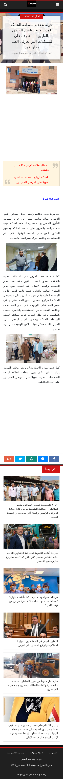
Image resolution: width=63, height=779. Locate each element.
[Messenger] (43, 459)
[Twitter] (20, 459)
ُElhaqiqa (42, 53)
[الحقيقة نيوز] (31, 4)
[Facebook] (54, 459)
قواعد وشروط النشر (32, 759)
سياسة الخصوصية (15, 752)
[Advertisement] (31, 128)
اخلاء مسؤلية (36, 752)
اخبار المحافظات (32, 16)
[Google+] (9, 459)
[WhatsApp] (31, 459)
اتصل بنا (53, 752)
